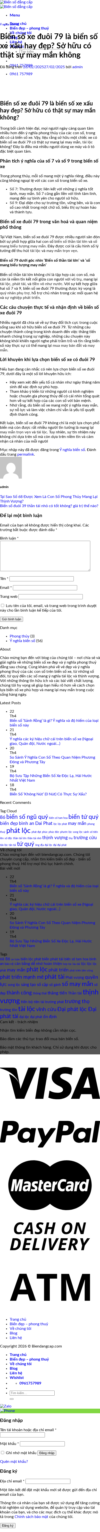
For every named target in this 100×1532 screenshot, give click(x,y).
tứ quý (25, 844)
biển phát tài (52, 959)
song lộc (78, 832)
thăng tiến (57, 993)
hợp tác (67, 964)
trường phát (54, 1002)
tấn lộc (4, 845)
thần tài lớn (19, 838)
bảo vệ (9, 964)
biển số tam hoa (58, 818)
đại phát (36, 1017)
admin (77, 67)
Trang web (8, 597)
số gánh (55, 985)
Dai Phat (43, 823)
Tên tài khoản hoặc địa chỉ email (28, 1430)
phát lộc (18, 830)
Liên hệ (16, 1338)
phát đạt (36, 832)
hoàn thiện (53, 964)
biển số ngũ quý (27, 817)
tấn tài (12, 845)
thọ (71, 838)
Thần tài (75, 993)
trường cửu (85, 838)
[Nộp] (12, 1399)
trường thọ (77, 1001)
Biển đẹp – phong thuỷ (29, 28)
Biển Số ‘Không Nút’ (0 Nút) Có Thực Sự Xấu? (48, 794)
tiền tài (39, 1002)
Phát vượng (75, 977)
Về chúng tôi (20, 1329)
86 (2, 817)
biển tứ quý (83, 817)
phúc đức (54, 832)
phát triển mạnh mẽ (22, 977)
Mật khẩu (9, 1444)
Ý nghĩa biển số (9, 24)
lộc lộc (86, 964)
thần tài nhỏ (34, 838)
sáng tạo (28, 985)
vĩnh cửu (46, 1009)
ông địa (39, 845)
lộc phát (62, 824)
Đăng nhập (46, 1453)
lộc (55, 824)
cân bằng (22, 964)
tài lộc (26, 1009)
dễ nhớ (37, 964)
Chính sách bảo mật (31, 1517)
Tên (4, 579)
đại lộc (48, 845)
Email (6, 588)
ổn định (50, 1017)
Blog (13, 1333)
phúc (45, 832)
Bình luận (9, 538)
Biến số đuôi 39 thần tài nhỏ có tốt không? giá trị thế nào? (49, 506)
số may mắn (77, 984)
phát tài (55, 977)
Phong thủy (19, 636)
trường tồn (8, 1010)
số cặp (42, 985)
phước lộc (66, 832)
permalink (25, 454)
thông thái (40, 993)
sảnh (86, 832)
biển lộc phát (31, 959)
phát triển (59, 970)
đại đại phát (60, 845)
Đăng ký (8, 1525)
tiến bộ (27, 1002)
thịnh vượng (55, 838)
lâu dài (76, 964)
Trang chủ (18, 1319)
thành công (19, 992)
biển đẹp (9, 823)
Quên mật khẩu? (14, 1462)
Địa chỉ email (12, 1481)
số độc (8, 838)
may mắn (77, 823)
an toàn (15, 959)
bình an (26, 823)
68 (2, 959)
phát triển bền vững (81, 970)
